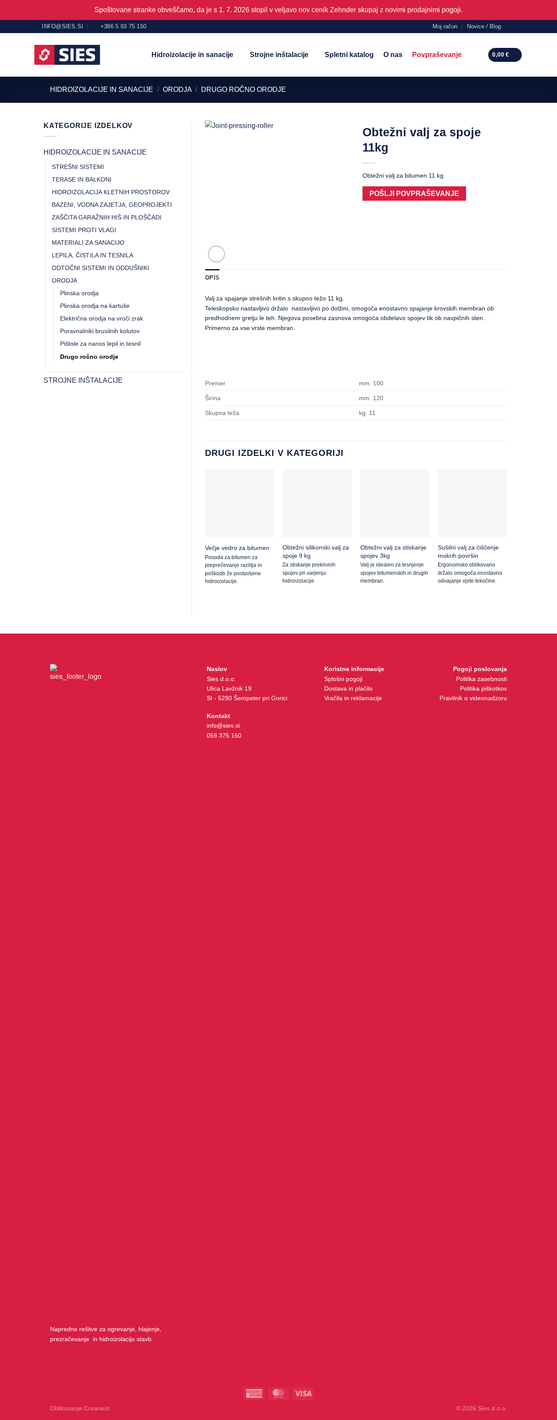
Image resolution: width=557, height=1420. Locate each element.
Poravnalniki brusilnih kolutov (100, 330)
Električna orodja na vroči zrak (101, 318)
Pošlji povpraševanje (414, 193)
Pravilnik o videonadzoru (473, 698)
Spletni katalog (349, 54)
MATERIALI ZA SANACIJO (88, 242)
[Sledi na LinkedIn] (518, 26)
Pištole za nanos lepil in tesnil (100, 343)
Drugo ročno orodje (243, 89)
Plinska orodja (79, 293)
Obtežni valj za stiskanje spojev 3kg (393, 551)
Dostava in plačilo (348, 688)
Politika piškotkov (483, 688)
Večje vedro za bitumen (237, 547)
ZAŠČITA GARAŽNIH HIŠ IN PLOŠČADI (106, 217)
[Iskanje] (474, 54)
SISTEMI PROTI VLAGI (84, 229)
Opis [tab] (212, 277)
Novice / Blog (484, 26)
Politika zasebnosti (481, 678)
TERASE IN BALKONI (81, 179)
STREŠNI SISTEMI (78, 166)
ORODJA (177, 89)
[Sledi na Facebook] (510, 26)
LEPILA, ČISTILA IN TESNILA (92, 255)
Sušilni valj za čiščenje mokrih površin (468, 551)
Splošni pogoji (343, 678)
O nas (393, 54)
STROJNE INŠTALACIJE (83, 380)
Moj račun (445, 26)
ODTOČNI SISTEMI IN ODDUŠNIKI (100, 267)
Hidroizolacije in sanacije (192, 54)
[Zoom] (216, 254)
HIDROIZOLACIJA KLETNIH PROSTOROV (111, 192)
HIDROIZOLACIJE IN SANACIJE (101, 89)
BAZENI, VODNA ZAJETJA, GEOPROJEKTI (112, 204)
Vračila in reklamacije (353, 698)
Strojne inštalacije (279, 54)
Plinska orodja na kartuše (95, 305)
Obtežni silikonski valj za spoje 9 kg (315, 551)
